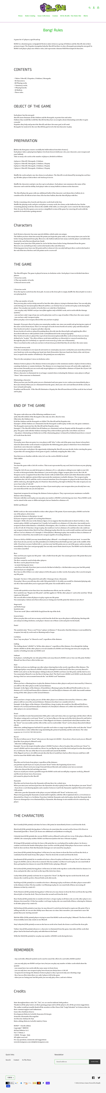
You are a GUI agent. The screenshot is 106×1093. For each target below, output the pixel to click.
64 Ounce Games (84, 1083)
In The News (26, 1060)
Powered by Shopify (94, 1083)
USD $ (10, 1077)
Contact (16, 1060)
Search (8, 1060)
